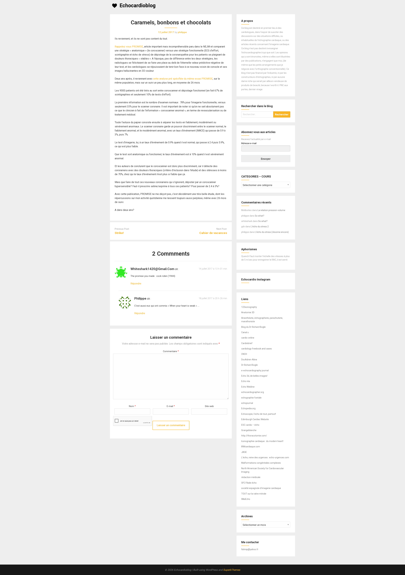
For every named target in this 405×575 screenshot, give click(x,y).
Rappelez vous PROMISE (129, 46)
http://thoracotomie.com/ (254, 435)
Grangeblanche (248, 430)
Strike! (119, 233)
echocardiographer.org (252, 392)
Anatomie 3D (247, 312)
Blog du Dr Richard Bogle (253, 327)
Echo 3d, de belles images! (254, 376)
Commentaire (171, 351)
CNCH (244, 354)
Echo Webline (248, 386)
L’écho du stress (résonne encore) (272, 232)
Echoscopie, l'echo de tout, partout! (258, 414)
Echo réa (245, 381)
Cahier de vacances (213, 233)
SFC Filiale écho (249, 483)
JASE (244, 452)
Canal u (245, 332)
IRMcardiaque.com (250, 446)
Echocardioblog (138, 6)
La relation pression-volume (271, 210)
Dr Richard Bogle (249, 365)
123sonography (249, 307)
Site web (209, 406)
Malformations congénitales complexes (261, 463)
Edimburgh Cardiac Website (255, 419)
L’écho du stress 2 (260, 226)
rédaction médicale (250, 477)
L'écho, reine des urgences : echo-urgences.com (265, 457)
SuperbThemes (231, 569)
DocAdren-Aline (249, 359)
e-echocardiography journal (255, 370)
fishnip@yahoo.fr (249, 549)
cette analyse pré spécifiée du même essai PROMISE (183, 78)
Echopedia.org (248, 408)
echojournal (247, 403)
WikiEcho (245, 499)
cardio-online (247, 337)
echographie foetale (251, 397)
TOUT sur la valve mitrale (253, 493)
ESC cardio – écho (250, 425)
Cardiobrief (246, 343)
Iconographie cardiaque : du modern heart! (262, 441)
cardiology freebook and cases (256, 348)
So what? (259, 215)
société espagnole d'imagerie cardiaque (261, 488)
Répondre (136, 283)
